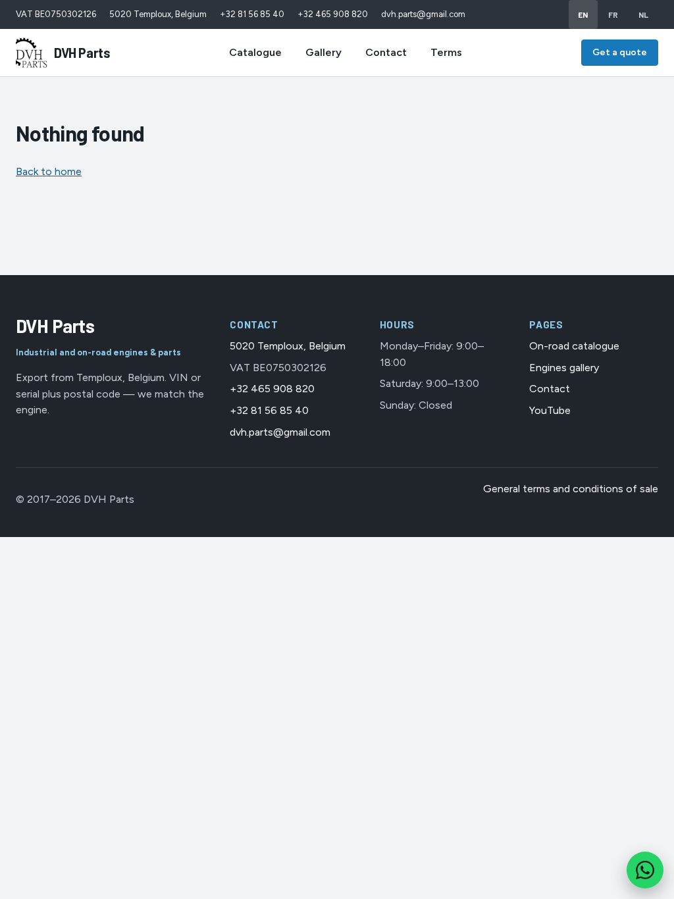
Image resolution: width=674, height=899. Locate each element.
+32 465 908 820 (333, 14)
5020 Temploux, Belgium (158, 14)
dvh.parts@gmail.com (423, 14)
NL (643, 14)
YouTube (550, 410)
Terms (446, 52)
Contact (386, 52)
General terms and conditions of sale (570, 488)
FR (613, 14)
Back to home (49, 171)
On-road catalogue (574, 346)
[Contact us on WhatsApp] (645, 870)
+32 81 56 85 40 (252, 14)
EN (583, 14)
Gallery (323, 52)
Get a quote (619, 52)
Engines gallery (564, 367)
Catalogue (255, 52)
